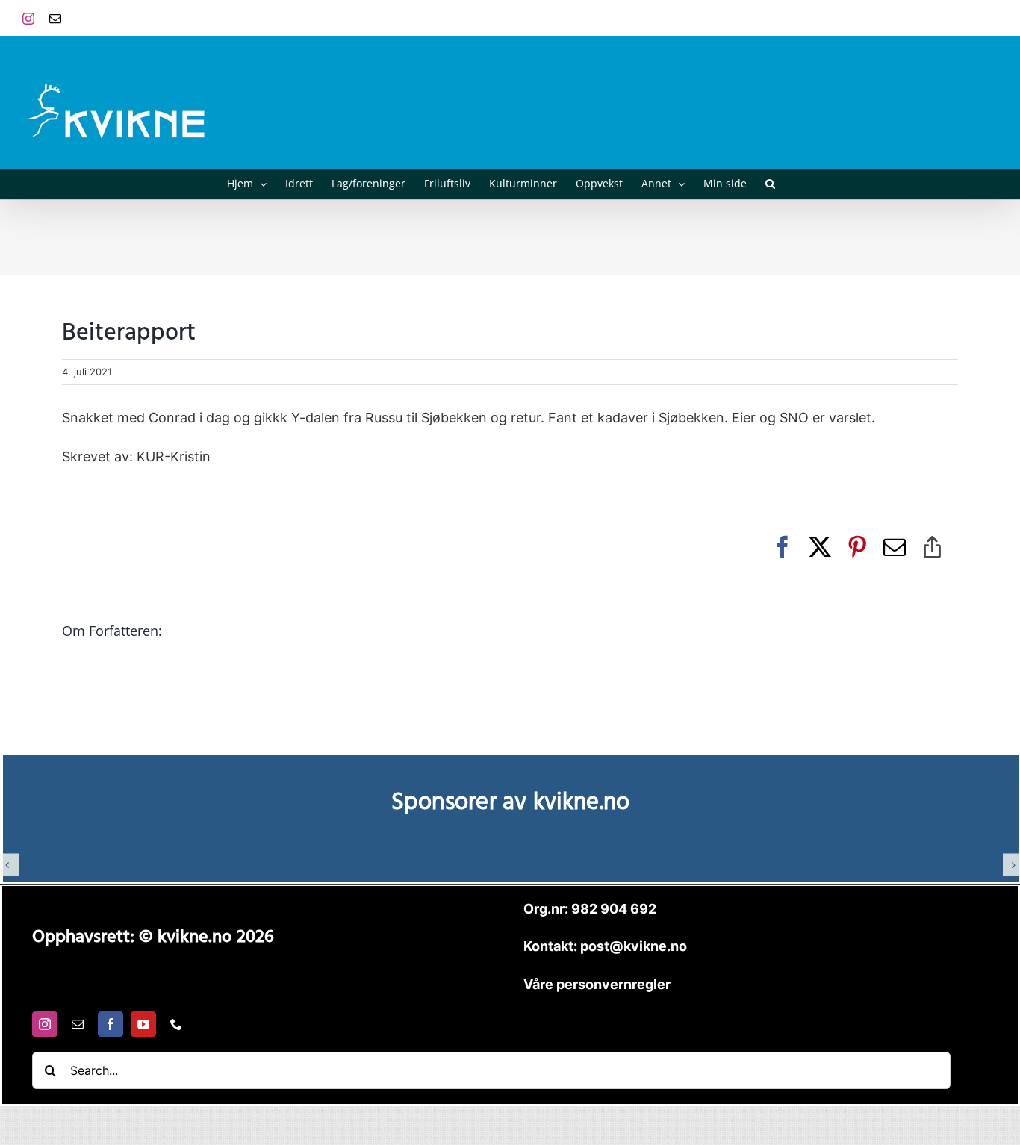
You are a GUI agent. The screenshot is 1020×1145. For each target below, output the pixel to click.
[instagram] (44, 1024)
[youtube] (143, 1024)
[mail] (77, 1024)
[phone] (176, 1024)
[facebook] (110, 1024)
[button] (770, 184)
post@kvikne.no (964, 17)
